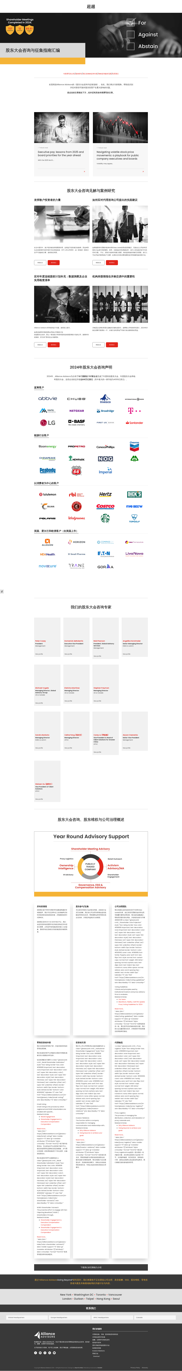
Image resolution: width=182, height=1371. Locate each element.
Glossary (145, 1368)
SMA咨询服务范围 (104, 74)
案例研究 (78, 74)
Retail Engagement (48, 1117)
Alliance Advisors (45, 1368)
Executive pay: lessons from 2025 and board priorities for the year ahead (61, 153)
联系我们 (115, 74)
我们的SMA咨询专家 (90, 74)
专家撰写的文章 (69, 74)
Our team (122, 999)
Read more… (119, 1009)
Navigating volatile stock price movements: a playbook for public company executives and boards (118, 155)
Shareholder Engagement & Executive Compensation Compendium (51, 1121)
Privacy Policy (135, 1368)
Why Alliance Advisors (88, 1130)
